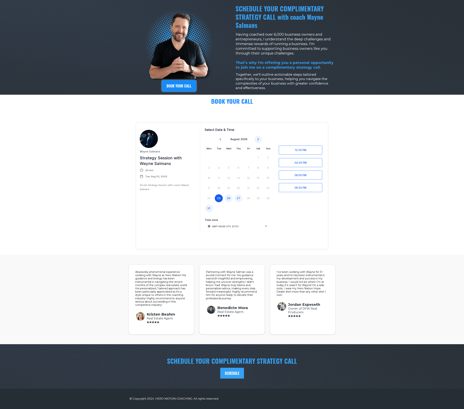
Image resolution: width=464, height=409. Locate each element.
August (235, 139)
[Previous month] (220, 139)
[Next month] (258, 139)
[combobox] (237, 226)
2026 (244, 139)
